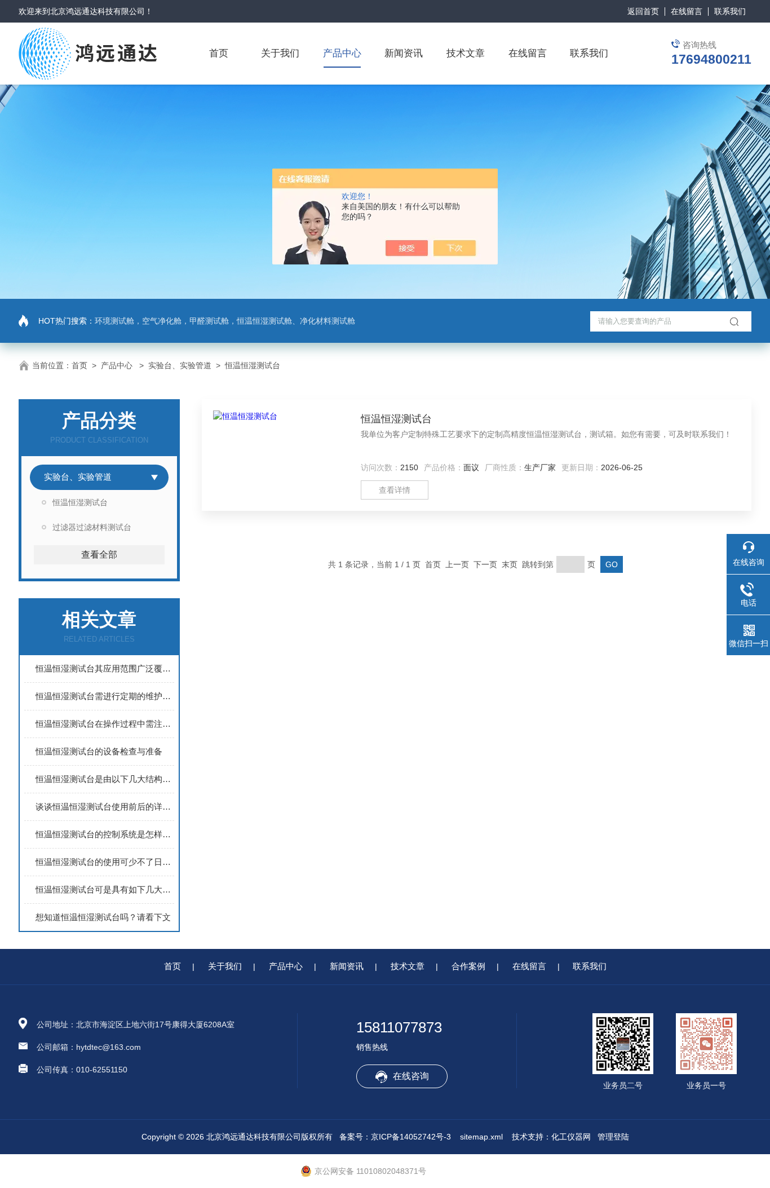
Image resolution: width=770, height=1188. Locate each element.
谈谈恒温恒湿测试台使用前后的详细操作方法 (105, 806)
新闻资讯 (403, 53)
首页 (218, 53)
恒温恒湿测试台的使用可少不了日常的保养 (105, 862)
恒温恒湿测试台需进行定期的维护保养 (105, 696)
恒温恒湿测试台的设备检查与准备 (99, 751)
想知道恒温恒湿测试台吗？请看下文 (103, 917)
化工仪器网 (571, 1136)
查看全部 (99, 554)
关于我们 (280, 53)
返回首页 (643, 11)
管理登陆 (613, 1136)
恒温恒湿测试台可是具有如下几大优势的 (105, 889)
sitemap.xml (481, 1136)
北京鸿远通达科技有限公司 (97, 11)
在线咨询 (411, 1076)
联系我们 (730, 11)
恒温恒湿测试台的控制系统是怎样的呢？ (105, 834)
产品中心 (342, 53)
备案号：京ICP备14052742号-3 (395, 1136)
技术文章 (465, 53)
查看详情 (394, 489)
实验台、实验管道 (179, 365)
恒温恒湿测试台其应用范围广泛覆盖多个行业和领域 (105, 668)
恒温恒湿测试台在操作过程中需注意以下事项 (105, 723)
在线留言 (686, 11)
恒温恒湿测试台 (252, 365)
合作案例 (468, 966)
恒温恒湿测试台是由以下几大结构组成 (105, 779)
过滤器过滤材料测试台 (91, 527)
